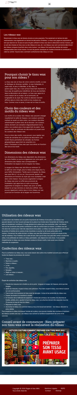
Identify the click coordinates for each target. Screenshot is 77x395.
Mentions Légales (51, 388)
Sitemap (58, 391)
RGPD (63, 388)
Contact (48, 391)
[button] (49, 3)
